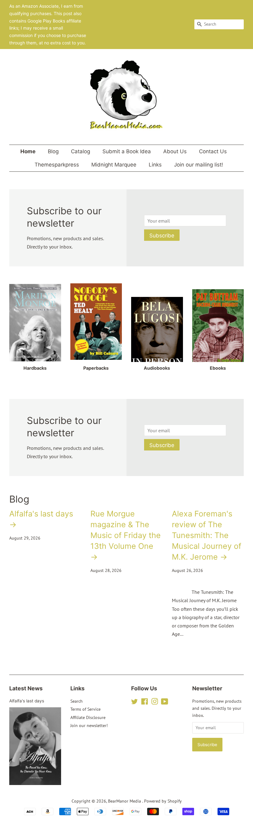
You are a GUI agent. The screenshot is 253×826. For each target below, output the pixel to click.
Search (76, 701)
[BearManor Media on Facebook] (144, 702)
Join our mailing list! (198, 165)
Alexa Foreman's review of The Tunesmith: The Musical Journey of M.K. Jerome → (206, 535)
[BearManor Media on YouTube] (164, 702)
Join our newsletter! (89, 725)
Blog (53, 151)
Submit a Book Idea (126, 151)
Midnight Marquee (113, 165)
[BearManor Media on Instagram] (154, 702)
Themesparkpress (57, 165)
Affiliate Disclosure (88, 717)
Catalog (80, 151)
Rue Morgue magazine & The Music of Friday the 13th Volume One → (125, 535)
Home (27, 151)
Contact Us (213, 151)
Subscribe (161, 235)
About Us (175, 151)
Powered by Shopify (163, 801)
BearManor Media (125, 801)
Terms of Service (85, 709)
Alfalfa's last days (26, 700)
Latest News (26, 688)
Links (155, 165)
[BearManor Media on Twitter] (134, 702)
